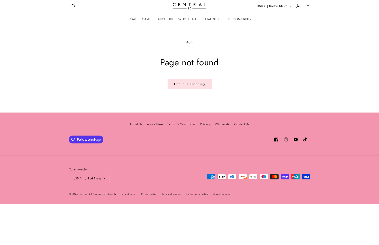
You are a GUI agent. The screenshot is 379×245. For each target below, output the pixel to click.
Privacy (205, 124)
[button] (74, 6)
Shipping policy (222, 194)
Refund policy (129, 194)
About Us (135, 124)
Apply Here (155, 124)
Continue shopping (189, 84)
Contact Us (242, 124)
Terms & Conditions (181, 124)
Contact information (197, 194)
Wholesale (222, 124)
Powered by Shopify (104, 194)
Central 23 (86, 194)
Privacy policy (149, 194)
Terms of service (171, 194)
